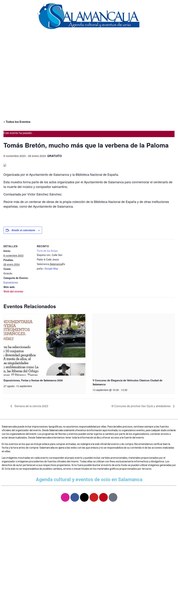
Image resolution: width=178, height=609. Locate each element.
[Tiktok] (113, 497)
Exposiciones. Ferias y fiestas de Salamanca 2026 (33, 380)
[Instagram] (65, 497)
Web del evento (13, 291)
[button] (89, 38)
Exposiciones (10, 282)
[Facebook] (74, 497)
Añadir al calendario (23, 230)
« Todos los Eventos (16, 122)
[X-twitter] (84, 497)
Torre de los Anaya (47, 250)
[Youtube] (94, 497)
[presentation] (44, 345)
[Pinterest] (103, 497)
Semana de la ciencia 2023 (31, 406)
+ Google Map (50, 268)
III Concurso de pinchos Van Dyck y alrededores (141, 406)
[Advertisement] (89, 86)
